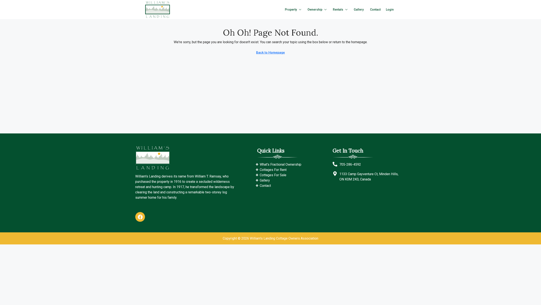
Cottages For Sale (273, 175)
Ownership (314, 9)
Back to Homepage (270, 52)
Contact (375, 9)
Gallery (359, 9)
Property (291, 9)
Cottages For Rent (273, 170)
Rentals (338, 9)
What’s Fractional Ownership (280, 164)
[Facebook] (140, 217)
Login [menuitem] (390, 9)
